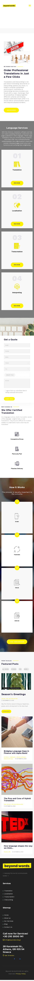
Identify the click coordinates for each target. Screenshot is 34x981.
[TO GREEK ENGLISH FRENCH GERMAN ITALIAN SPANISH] (17, 369)
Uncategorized (13, 698)
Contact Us (8, 927)
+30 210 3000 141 (13, 936)
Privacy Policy (21, 974)
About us (7, 918)
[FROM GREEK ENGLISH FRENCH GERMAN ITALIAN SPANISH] (17, 363)
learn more (6, 711)
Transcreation (9, 897)
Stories (13, 669)
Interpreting (8, 900)
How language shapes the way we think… (18, 847)
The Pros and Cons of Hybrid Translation (17, 799)
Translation (8, 891)
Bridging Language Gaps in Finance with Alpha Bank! (16, 752)
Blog (5, 924)
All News (5, 669)
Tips (20, 669)
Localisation (8, 894)
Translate (4, 698)
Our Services (8, 921)
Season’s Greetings (13, 694)
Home (6, 915)
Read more (17, 183)
